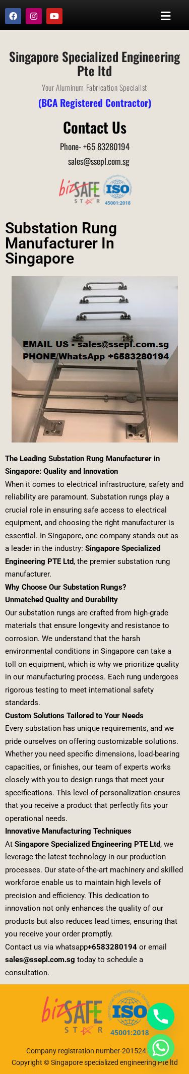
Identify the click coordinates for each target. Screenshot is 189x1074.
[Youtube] (54, 16)
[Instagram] (34, 16)
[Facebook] (13, 16)
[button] (165, 16)
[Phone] (160, 1016)
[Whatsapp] (160, 1047)
